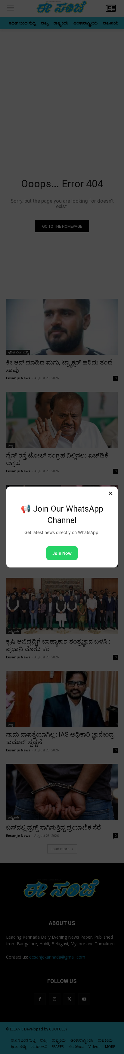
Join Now (62, 553)
